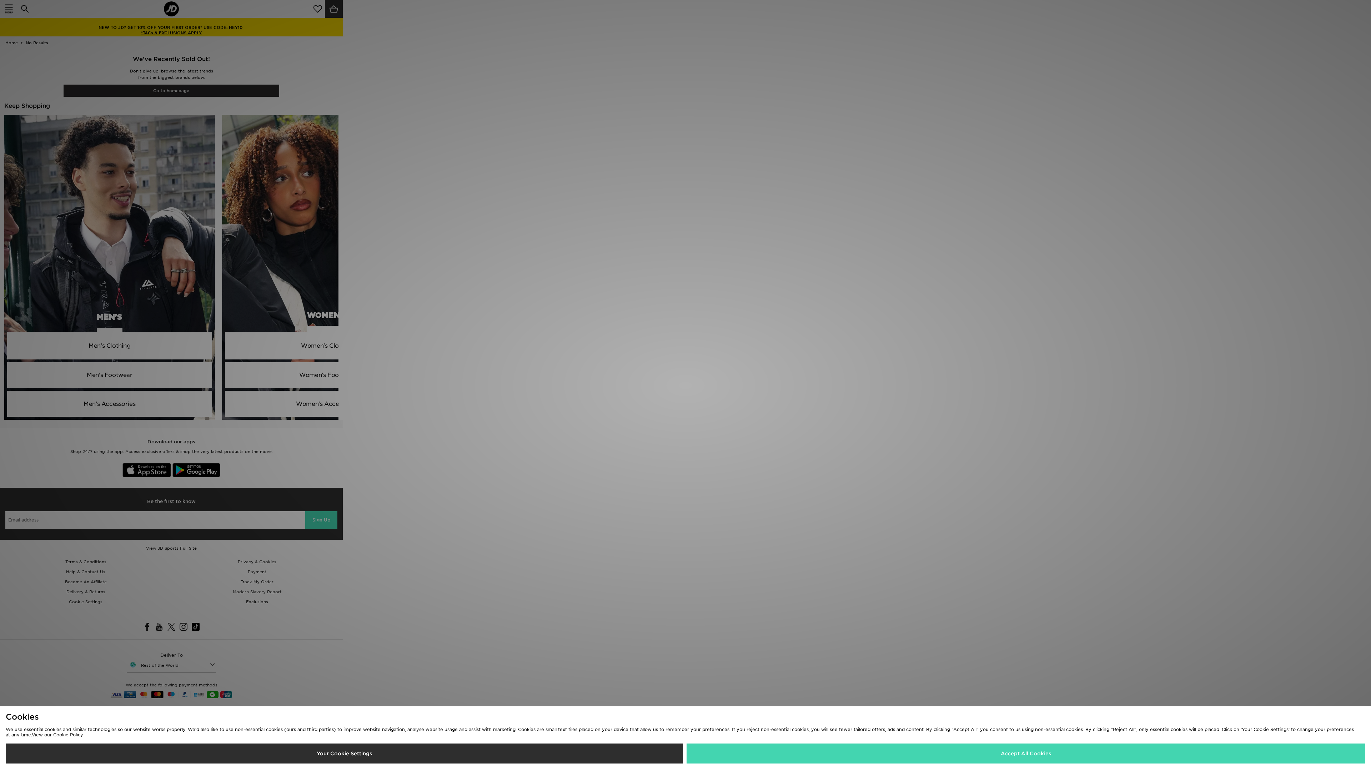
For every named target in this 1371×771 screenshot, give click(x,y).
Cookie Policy (68, 734)
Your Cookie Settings (344, 753)
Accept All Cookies (1026, 753)
